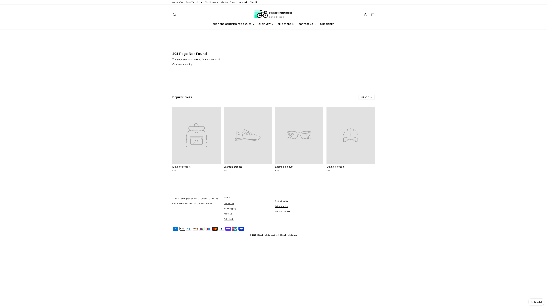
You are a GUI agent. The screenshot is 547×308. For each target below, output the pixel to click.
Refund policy (281, 201)
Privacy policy (281, 206)
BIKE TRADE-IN (286, 24)
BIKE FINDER (327, 24)
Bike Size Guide (228, 2)
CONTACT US (306, 24)
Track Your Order (194, 2)
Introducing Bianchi (247, 2)
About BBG (177, 2)
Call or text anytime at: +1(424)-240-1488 (192, 203)
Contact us (229, 203)
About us (228, 214)
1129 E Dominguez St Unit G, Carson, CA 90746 (195, 199)
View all (367, 97)
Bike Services (211, 2)
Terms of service (282, 211)
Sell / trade (229, 219)
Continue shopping (182, 64)
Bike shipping (230, 208)
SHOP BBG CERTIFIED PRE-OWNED (232, 24)
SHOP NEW (265, 24)
